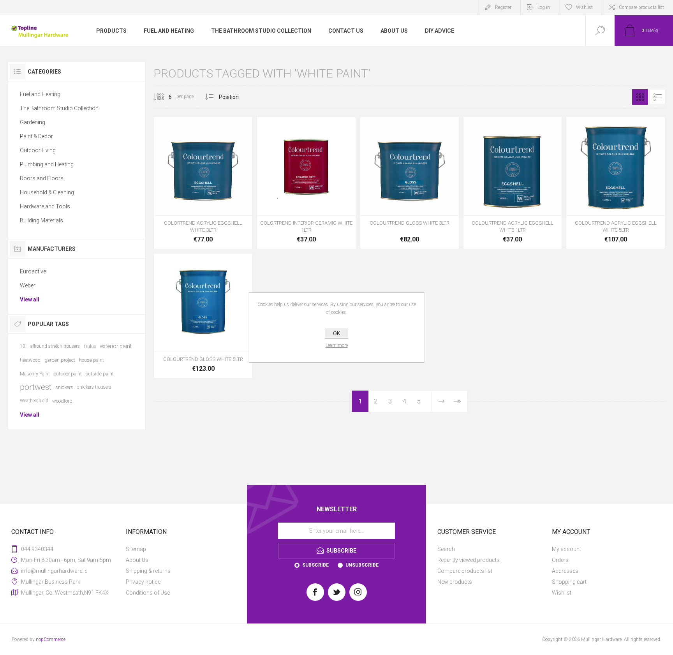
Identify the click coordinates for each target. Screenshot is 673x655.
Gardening (32, 122)
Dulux (90, 346)
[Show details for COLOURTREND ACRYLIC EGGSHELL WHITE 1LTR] (512, 183)
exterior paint (116, 346)
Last (456, 401)
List (657, 97)
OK (336, 333)
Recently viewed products (468, 560)
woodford (62, 401)
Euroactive (33, 271)
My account (566, 549)
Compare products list (641, 7)
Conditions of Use (148, 593)
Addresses (565, 571)
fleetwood (30, 360)
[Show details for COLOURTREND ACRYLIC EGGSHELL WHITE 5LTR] (615, 183)
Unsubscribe (362, 565)
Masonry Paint (35, 374)
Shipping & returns (148, 571)
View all (29, 299)
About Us (137, 560)
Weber (27, 285)
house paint (91, 360)
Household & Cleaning (47, 192)
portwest (35, 387)
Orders (560, 560)
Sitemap (136, 549)
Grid (640, 97)
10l (23, 346)
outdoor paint (68, 374)
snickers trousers (94, 387)
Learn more (337, 345)
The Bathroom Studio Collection (59, 108)
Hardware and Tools (45, 206)
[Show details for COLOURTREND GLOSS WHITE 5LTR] (203, 316)
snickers (64, 387)
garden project (59, 360)
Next (441, 401)
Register (503, 7)
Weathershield (34, 400)
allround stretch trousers (55, 346)
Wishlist (561, 593)
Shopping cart (569, 582)
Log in (543, 7)
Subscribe (315, 565)
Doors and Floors (41, 178)
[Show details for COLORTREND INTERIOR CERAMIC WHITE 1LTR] (306, 183)
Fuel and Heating (40, 94)
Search (446, 549)
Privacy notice (143, 582)
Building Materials (41, 220)
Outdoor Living (38, 150)
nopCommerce (50, 639)
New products (454, 582)
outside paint (100, 374)
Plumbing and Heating (47, 164)
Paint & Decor (36, 136)
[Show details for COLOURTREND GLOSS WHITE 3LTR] (409, 183)
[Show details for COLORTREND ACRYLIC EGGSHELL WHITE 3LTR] (203, 183)
